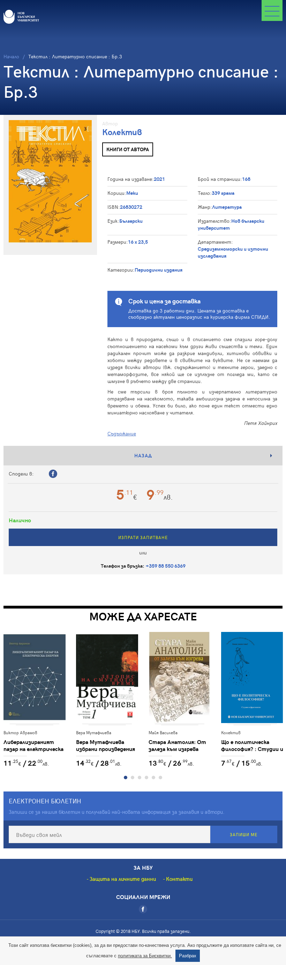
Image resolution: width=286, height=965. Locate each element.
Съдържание (121, 433)
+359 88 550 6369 (166, 565)
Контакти (179, 878)
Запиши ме (243, 834)
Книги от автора (127, 149)
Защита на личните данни (123, 878)
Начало (11, 56)
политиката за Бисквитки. (145, 955)
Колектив (122, 132)
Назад (143, 455)
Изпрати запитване (143, 537)
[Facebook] (143, 909)
